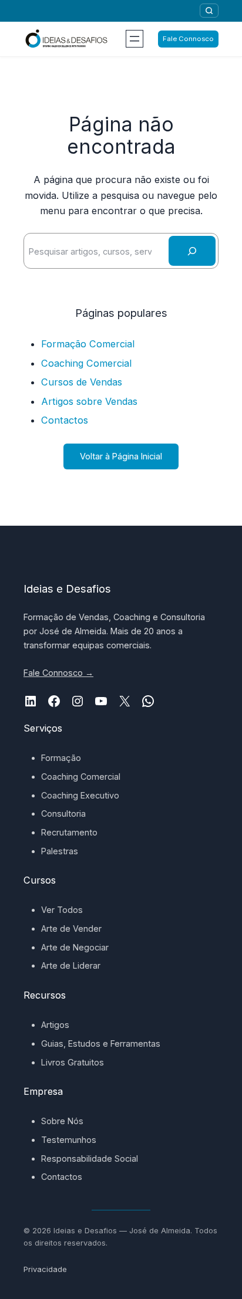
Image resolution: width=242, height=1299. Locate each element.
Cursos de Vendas (81, 382)
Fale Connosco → (58, 673)
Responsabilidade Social (89, 1158)
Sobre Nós (62, 1121)
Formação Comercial (88, 344)
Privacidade (45, 1269)
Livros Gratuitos (72, 1062)
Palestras (59, 851)
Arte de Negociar (75, 947)
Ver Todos (62, 910)
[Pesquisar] (209, 11)
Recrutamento (69, 832)
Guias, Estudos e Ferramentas (100, 1043)
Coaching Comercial (86, 363)
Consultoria (63, 813)
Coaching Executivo (80, 795)
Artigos (55, 1025)
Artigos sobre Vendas (89, 401)
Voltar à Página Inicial (121, 456)
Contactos (64, 420)
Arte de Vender (71, 928)
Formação (61, 758)
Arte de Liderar (70, 965)
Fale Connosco (188, 39)
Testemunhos (68, 1140)
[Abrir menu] (134, 39)
